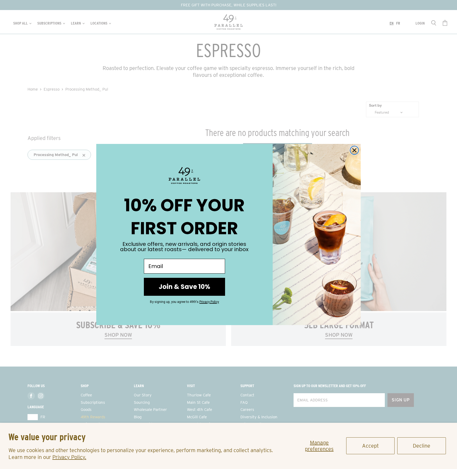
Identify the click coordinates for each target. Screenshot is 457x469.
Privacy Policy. (69, 457)
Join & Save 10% (184, 286)
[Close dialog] (354, 150)
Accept (370, 446)
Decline (421, 446)
